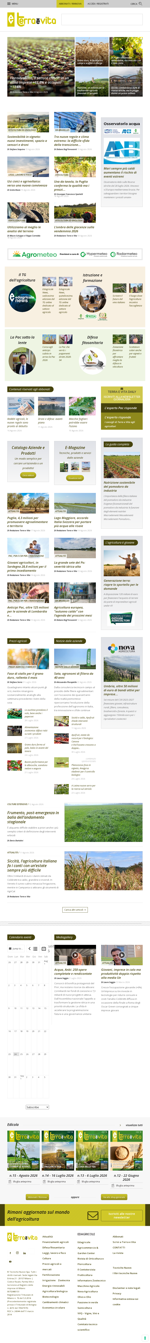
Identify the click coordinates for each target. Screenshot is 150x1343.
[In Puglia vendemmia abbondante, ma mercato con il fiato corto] (126, 52)
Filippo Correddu (32, 235)
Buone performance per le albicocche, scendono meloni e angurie (36, 765)
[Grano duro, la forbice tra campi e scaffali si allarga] (92, 52)
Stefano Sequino (17, 149)
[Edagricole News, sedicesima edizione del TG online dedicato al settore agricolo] (49, 281)
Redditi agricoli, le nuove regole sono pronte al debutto (17, 422)
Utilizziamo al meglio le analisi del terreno (24, 229)
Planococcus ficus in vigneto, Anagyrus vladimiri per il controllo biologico (83, 769)
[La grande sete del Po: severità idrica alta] (75, 548)
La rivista (118, 1253)
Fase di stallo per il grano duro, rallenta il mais (25, 675)
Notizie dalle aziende (69, 641)
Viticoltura (61, 174)
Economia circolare (53, 1307)
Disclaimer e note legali (126, 1288)
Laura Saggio (62, 978)
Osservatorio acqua (122, 124)
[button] (137, 4)
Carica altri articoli (73, 909)
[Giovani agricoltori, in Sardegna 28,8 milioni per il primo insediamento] (28, 548)
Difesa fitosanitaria (53, 1247)
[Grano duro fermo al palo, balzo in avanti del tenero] (14, 748)
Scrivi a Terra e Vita (124, 1242)
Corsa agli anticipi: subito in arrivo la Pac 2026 (48, 353)
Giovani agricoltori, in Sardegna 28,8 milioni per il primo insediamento (26, 566)
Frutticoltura (85, 1275)
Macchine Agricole (89, 1286)
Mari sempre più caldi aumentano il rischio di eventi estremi (120, 172)
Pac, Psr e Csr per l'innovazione (26, 555)
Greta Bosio (15, 189)
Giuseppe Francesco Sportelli (70, 194)
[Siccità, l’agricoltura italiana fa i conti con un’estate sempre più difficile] (103, 880)
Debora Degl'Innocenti (67, 149)
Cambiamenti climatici (55, 1302)
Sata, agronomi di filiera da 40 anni (73, 675)
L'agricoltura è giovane (120, 543)
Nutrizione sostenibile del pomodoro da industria (119, 486)
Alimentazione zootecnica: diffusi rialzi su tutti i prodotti (36, 730)
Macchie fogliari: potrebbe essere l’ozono (78, 422)
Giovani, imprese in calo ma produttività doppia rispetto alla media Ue (121, 973)
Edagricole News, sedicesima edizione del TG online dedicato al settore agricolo (48, 300)
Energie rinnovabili (53, 1285)
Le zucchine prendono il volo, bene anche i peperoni (36, 713)
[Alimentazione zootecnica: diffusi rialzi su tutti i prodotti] (14, 731)
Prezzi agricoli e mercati (22, 666)
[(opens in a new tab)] (28, 122)
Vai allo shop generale (114, 1197)
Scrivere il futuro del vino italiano (119, 299)
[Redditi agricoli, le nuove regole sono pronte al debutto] (20, 406)
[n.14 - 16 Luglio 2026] (58, 1151)
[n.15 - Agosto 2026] (23, 1151)
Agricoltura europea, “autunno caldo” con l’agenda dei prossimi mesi (73, 611)
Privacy (117, 1293)
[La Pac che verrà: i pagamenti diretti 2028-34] (66, 339)
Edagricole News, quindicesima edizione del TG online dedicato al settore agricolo (66, 300)
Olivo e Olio (84, 1297)
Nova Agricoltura (88, 1291)
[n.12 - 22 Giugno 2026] (126, 1151)
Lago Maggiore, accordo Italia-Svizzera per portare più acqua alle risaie (72, 522)
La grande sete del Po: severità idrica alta (69, 564)
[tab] (35, 949)
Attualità (13, 511)
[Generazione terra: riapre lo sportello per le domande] (122, 563)
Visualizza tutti (75, 478)
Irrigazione (49, 1280)
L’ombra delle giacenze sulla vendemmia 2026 (74, 229)
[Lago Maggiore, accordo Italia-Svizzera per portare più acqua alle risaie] (75, 503)
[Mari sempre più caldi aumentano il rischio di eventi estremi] (122, 151)
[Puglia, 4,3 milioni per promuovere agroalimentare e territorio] (28, 503)
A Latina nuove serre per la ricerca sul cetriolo (83, 787)
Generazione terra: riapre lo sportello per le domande (121, 584)
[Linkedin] (24, 1253)
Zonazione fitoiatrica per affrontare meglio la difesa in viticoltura (118, 356)
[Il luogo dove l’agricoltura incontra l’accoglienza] (136, 288)
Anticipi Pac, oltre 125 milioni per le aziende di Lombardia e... (28, 611)
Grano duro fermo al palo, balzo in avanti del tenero (36, 748)
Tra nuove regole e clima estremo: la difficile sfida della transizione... (71, 141)
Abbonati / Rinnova (70, 3)
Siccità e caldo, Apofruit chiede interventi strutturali (83, 721)
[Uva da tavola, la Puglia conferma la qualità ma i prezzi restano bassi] (75, 167)
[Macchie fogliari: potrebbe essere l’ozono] (82, 406)
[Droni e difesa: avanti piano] (51, 406)
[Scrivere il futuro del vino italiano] (119, 288)
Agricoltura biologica (55, 1291)
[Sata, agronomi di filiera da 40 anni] (75, 659)
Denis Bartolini (16, 840)
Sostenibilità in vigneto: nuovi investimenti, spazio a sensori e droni (27, 141)
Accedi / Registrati (98, 3)
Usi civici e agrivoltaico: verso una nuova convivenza (27, 183)
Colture (46, 1258)
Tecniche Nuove (122, 1267)
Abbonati (118, 1236)
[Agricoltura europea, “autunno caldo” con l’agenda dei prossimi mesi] (75, 592)
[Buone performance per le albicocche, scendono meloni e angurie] (14, 765)
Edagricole (84, 1242)
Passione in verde (88, 1302)
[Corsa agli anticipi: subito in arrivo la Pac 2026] (49, 339)
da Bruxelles (62, 130)
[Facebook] (10, 1253)
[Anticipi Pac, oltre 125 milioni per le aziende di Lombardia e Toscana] (28, 592)
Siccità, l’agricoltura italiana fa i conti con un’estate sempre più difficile (32, 865)
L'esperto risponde (118, 417)
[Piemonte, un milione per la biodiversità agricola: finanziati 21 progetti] (92, 82)
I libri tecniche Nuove (125, 1273)
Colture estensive (17, 804)
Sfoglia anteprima (22, 1181)
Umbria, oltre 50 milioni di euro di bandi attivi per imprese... (122, 690)
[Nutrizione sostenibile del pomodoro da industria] (122, 465)
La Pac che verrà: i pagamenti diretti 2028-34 (65, 353)
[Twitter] (32, 1251)
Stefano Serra (16, 682)
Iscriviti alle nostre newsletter (122, 1215)
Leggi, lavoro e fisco (20, 174)
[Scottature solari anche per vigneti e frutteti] (136, 339)
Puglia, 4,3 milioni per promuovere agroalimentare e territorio (27, 522)
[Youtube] (10, 1262)
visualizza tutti (134, 1125)
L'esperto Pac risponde (121, 408)
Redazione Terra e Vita (22, 92)
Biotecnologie (50, 1296)
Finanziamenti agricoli (55, 1242)
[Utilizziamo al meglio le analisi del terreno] (28, 212)
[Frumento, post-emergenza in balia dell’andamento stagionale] (103, 832)
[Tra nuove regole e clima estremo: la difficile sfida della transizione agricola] (75, 122)
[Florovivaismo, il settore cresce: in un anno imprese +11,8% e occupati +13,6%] (41, 67)
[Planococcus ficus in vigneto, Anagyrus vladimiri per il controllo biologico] (61, 762)
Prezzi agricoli (18, 641)
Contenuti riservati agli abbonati (29, 389)
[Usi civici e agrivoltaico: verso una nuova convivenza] (28, 167)
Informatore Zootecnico (92, 1280)
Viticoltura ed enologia (22, 130)
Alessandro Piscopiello (67, 682)
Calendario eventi (20, 937)
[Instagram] (17, 1253)
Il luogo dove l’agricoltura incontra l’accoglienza (135, 300)
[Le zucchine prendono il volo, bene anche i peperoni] (14, 713)
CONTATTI (119, 1247)
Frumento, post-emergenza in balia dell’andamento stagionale (33, 817)
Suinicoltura (85, 1307)
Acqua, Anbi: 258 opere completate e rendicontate (73, 971)
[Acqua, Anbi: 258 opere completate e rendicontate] (75, 955)
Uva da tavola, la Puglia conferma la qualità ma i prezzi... (71, 185)
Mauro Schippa (16, 235)
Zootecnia (64, 1280)
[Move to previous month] (29, 948)
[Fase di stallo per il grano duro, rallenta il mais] (28, 659)
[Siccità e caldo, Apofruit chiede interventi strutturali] (61, 721)
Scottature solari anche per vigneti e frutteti (135, 351)
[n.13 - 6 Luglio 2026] (92, 1151)
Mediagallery (64, 937)
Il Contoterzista (86, 1269)
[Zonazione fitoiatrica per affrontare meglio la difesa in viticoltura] (119, 339)
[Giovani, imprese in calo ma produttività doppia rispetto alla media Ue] (122, 955)
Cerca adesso (28, 475)
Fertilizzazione (16, 220)
